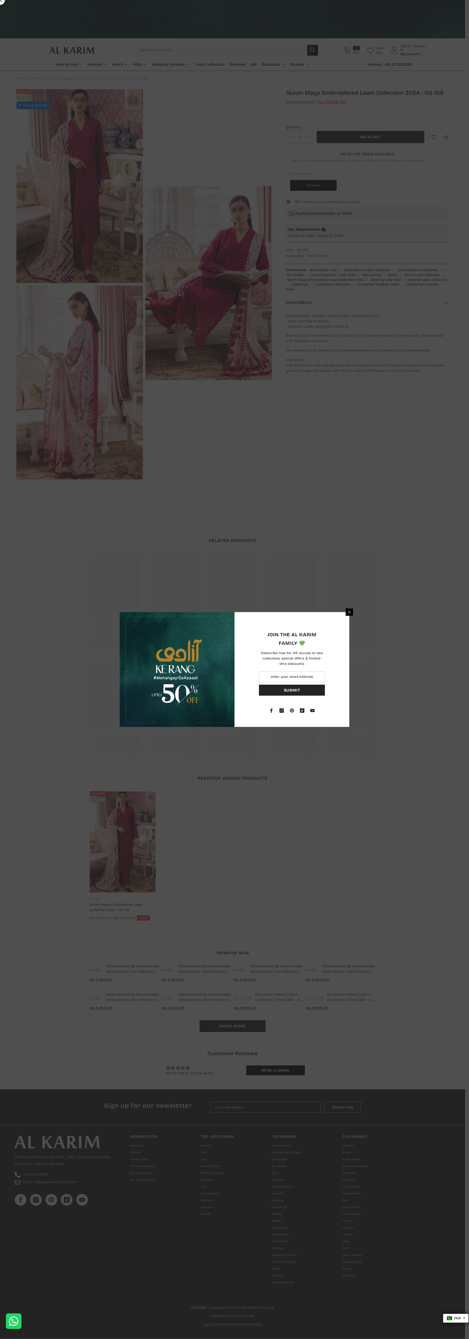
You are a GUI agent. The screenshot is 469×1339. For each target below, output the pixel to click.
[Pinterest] (292, 710)
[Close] (349, 612)
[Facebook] (271, 710)
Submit (292, 690)
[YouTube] (312, 710)
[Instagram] (282, 710)
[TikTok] (302, 710)
